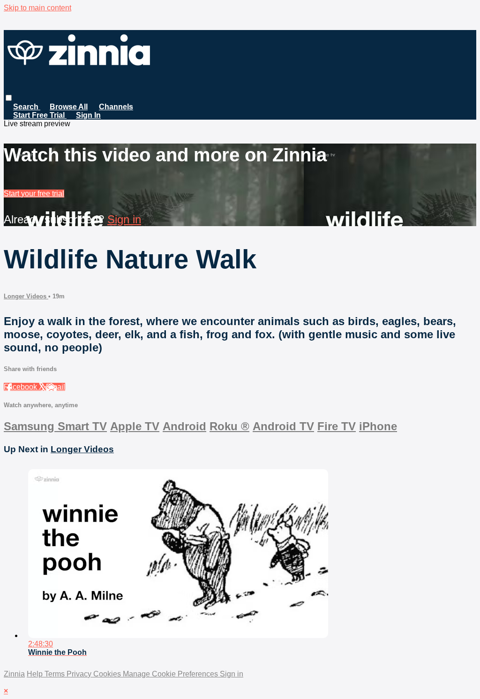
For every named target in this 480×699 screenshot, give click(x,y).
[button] (9, 98)
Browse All (69, 107)
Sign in (124, 219)
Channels (116, 107)
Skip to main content (37, 8)
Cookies (108, 674)
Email (55, 387)
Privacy (80, 674)
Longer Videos (26, 296)
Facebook (21, 387)
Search (26, 107)
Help (36, 674)
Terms (56, 674)
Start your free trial (34, 194)
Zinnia (14, 674)
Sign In (88, 115)
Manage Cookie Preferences (171, 674)
